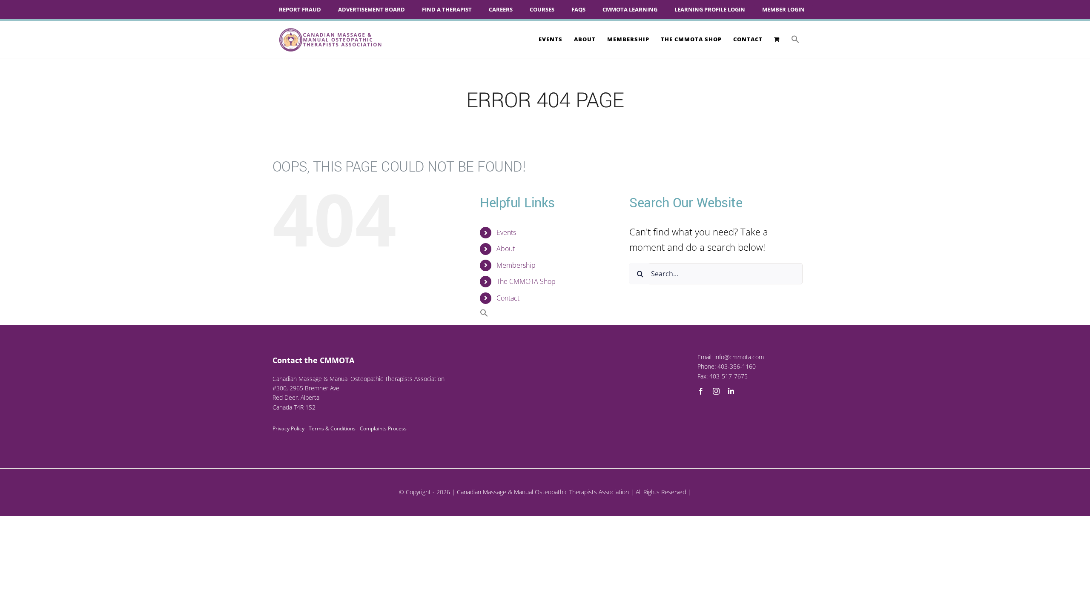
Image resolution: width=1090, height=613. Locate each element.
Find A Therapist (447, 9)
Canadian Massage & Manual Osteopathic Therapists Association (543, 492)
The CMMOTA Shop (526, 281)
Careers (501, 9)
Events (506, 232)
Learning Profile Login (709, 9)
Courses (542, 9)
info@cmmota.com (739, 357)
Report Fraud (300, 9)
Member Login (783, 9)
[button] (795, 39)
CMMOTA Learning (629, 9)
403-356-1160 (736, 366)
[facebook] (700, 391)
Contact (507, 298)
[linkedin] (731, 391)
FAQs (578, 9)
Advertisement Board (371, 9)
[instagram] (716, 391)
